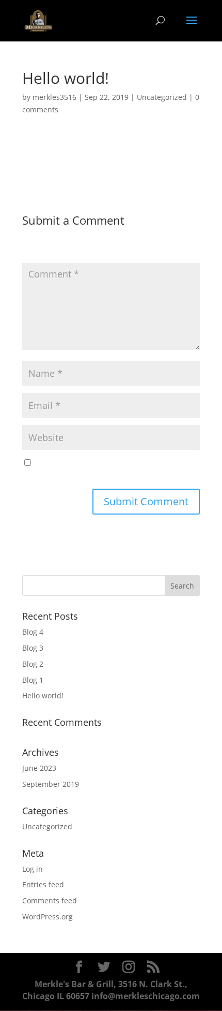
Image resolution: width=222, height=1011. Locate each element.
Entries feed (43, 884)
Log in (32, 869)
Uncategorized (162, 97)
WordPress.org (47, 916)
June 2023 (39, 768)
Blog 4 (32, 632)
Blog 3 (32, 648)
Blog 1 (32, 680)
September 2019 (50, 784)
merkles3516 (54, 97)
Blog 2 (32, 664)
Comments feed (49, 900)
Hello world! (43, 695)
